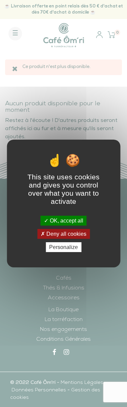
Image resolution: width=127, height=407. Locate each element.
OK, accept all (65, 220)
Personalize (63, 247)
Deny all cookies (65, 234)
